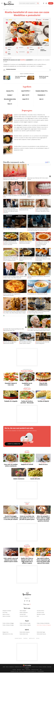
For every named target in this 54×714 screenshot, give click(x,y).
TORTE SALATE (27, 399)
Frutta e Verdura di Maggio (8, 623)
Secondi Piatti (23, 614)
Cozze (22, 91)
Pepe (9, 103)
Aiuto (40, 669)
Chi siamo (14, 669)
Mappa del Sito (32, 638)
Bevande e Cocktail (41, 614)
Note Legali (19, 669)
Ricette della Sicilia (24, 634)
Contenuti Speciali (18, 638)
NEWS (11, 556)
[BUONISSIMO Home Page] (9, 3)
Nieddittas (23, 60)
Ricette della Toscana (41, 634)
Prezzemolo (40, 95)
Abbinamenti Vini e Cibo (8, 634)
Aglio (23, 95)
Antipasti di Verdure (7, 610)
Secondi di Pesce (40, 610)
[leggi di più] (50, 70)
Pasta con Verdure (6, 616)
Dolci (38, 616)
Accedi (50, 3)
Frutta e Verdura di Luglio (25, 623)
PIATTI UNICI (11, 9)
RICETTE (7, 9)
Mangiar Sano (5, 632)
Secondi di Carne (40, 612)
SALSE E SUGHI (43, 462)
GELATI (19, 477)
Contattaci (25, 638)
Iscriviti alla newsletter (14, 443)
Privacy (23, 669)
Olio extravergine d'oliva (10, 99)
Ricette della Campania (25, 632)
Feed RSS (37, 638)
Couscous (8, 91)
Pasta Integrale (23, 610)
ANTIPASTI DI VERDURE (27, 462)
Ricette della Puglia (41, 632)
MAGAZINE (27, 556)
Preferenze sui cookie (35, 669)
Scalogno (9, 95)
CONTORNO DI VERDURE (43, 381)
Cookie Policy (28, 669)
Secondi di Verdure (24, 616)
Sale (40, 99)
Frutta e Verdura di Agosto (25, 625)
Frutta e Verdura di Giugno (8, 625)
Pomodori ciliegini (40, 91)
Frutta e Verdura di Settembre (43, 623)
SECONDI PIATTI (35, 477)
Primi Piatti (5, 612)
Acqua (23, 99)
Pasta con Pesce (6, 614)
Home (4, 9)
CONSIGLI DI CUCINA (11, 514)
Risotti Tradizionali (24, 612)
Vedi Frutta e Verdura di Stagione (44, 625)
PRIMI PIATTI (11, 381)
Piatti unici (27, 388)
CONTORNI (27, 381)
